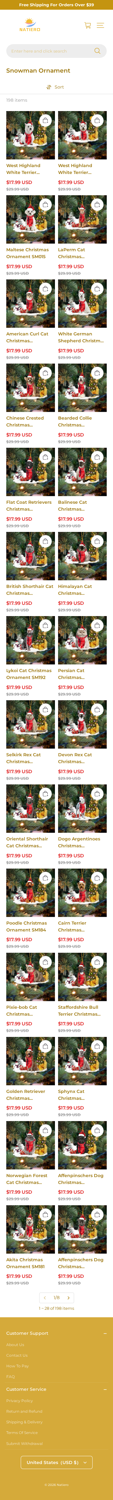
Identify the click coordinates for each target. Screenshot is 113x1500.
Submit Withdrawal (24, 1443)
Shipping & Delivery (24, 1422)
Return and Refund (24, 1411)
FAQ (10, 1376)
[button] (100, 25)
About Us (15, 1344)
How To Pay (17, 1366)
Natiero (62, 1485)
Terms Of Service (22, 1432)
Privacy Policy (19, 1400)
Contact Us (17, 1355)
